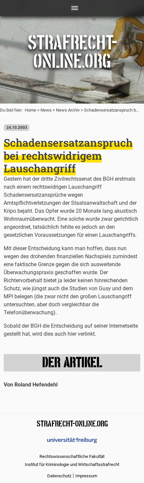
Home (30, 110)
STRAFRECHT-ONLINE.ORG (72, 423)
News (46, 110)
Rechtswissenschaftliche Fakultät (72, 456)
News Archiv (68, 110)
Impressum (86, 475)
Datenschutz (59, 475)
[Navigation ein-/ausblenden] (72, 8)
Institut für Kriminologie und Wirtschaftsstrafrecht (72, 464)
